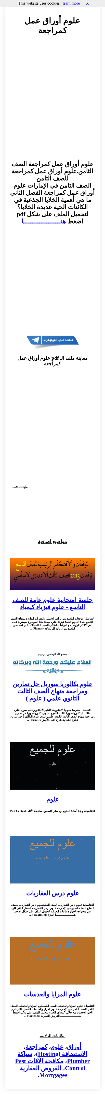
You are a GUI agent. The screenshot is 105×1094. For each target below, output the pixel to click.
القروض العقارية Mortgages (44, 1071)
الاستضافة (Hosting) (61, 1054)
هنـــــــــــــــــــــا (44, 221)
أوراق (74, 1046)
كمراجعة (36, 1046)
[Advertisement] (52, 102)
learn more (71, 3)
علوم (57, 1046)
